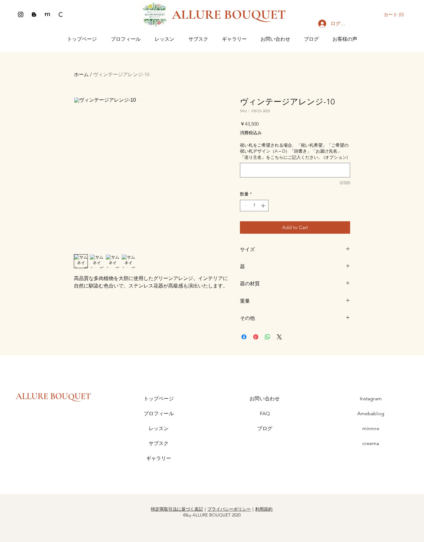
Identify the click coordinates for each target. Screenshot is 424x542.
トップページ (159, 399)
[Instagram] (20, 14)
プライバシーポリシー (229, 509)
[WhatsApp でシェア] (267, 337)
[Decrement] (245, 205)
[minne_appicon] (47, 14)
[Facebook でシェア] (244, 337)
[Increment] (264, 205)
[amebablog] (34, 14)
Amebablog (370, 413)
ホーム (81, 74)
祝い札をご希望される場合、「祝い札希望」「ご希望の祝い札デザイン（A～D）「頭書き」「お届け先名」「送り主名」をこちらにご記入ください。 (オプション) (294, 151)
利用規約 (264, 509)
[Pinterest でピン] (255, 337)
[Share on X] (279, 337)
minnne (370, 428)
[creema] (60, 14)
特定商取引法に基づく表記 (177, 509)
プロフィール (159, 413)
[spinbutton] (254, 205)
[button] (395, 14)
